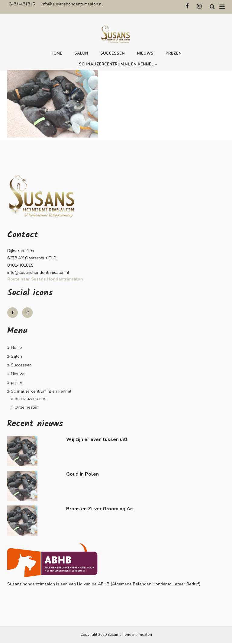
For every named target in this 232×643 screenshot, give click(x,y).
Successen (112, 53)
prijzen (174, 53)
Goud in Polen (82, 474)
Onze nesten (26, 407)
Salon (81, 53)
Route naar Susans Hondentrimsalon (45, 279)
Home (56, 53)
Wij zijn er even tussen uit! (96, 439)
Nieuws (145, 53)
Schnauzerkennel (31, 398)
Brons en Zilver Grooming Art (100, 508)
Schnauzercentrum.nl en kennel (116, 64)
